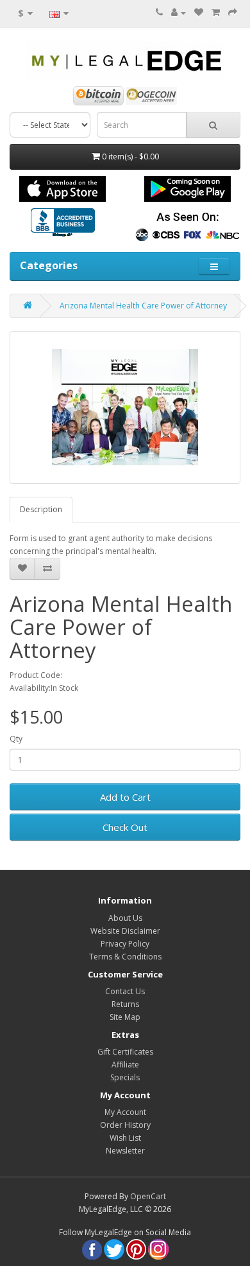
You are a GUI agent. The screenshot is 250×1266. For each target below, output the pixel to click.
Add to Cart (125, 796)
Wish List (125, 1137)
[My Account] (178, 12)
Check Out (125, 827)
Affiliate (125, 1064)
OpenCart (148, 1196)
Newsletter (125, 1150)
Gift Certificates (125, 1051)
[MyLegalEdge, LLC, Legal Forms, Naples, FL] (63, 223)
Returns (125, 1004)
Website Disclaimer (125, 930)
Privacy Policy (125, 943)
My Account (125, 1112)
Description (41, 509)
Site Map (125, 1017)
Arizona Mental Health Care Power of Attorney (143, 305)
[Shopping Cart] (216, 12)
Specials (125, 1077)
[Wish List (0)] (198, 12)
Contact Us (125, 991)
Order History (125, 1124)
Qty (16, 738)
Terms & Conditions (125, 956)
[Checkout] (232, 12)
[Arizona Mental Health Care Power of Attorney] (125, 407)
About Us (125, 918)
